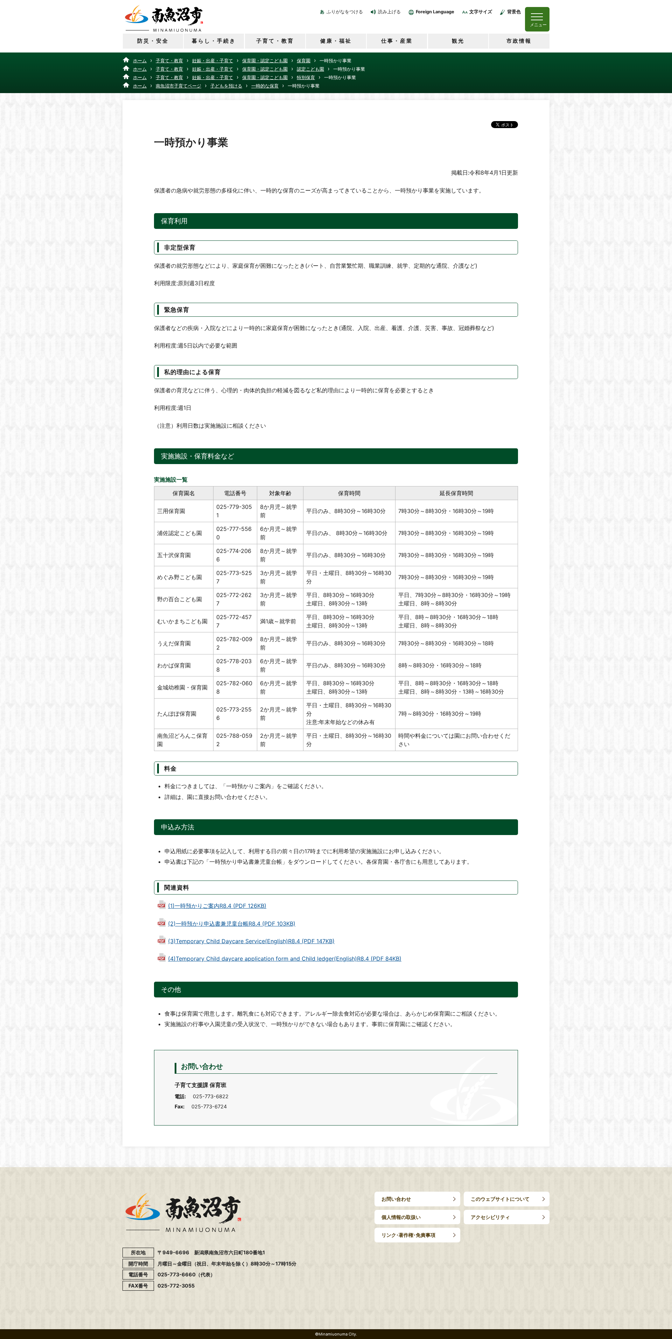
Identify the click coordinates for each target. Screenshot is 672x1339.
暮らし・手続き (214, 40)
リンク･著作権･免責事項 (408, 1235)
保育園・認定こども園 (265, 60)
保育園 (303, 60)
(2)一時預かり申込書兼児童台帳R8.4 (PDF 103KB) (231, 923)
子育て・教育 (275, 40)
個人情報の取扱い (401, 1217)
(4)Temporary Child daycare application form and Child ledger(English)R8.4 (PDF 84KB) (284, 958)
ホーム (140, 60)
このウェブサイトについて (500, 1199)
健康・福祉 (336, 40)
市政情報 (519, 40)
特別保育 (306, 77)
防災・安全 (153, 40)
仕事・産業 (397, 40)
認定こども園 (310, 69)
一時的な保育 (265, 86)
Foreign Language (435, 11)
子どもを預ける (226, 86)
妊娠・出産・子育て (212, 60)
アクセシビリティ (490, 1217)
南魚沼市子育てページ (178, 86)
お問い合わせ (396, 1199)
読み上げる (389, 11)
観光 (458, 40)
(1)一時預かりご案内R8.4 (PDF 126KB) (217, 905)
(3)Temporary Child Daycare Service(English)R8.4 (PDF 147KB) (251, 941)
